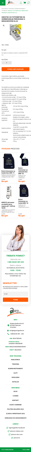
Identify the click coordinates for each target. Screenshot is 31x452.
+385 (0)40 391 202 (15, 262)
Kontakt (15, 400)
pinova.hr (17, 438)
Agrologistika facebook (17, 428)
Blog (15, 391)
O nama (15, 396)
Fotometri (4, 10)
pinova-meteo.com (16, 431)
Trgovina (11, 8)
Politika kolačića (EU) (15, 409)
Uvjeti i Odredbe (15, 405)
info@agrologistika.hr (17, 330)
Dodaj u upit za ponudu (15, 69)
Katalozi (15, 382)
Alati (15, 373)
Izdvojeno (15, 377)
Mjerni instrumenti (20, 8)
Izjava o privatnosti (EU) (15, 413)
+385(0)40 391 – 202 (17, 334)
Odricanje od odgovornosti (15, 418)
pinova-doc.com (17, 434)
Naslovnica (5, 8)
